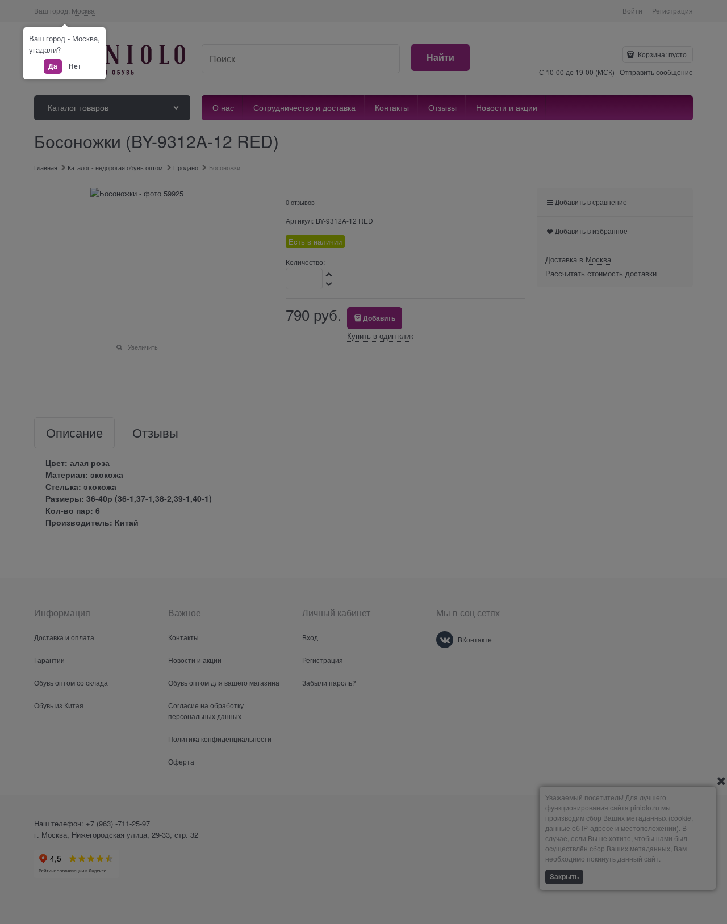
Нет (75, 66)
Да (52, 66)
